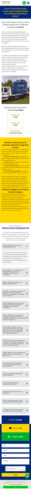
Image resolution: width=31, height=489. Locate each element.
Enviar (15, 475)
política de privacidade (17, 484)
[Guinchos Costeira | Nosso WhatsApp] (27, 476)
